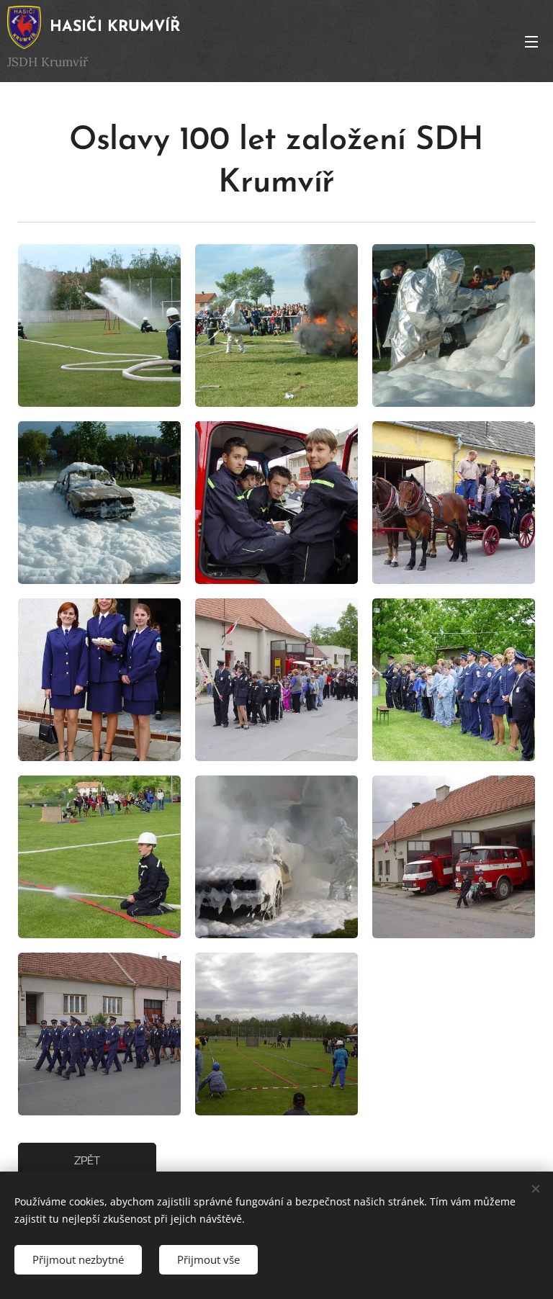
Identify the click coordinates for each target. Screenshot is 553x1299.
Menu (531, 41)
